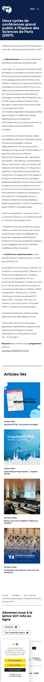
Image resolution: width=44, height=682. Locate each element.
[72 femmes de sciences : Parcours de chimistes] (22, 546)
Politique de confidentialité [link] (15, 675)
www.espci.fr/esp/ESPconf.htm (15, 351)
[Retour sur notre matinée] (22, 496)
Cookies (36, 658)
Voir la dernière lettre (15, 633)
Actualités (16, 595)
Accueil (5, 595)
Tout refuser (15, 665)
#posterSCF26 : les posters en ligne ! (21, 424)
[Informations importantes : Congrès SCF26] (22, 447)
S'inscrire (9, 627)
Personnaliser (15, 670)
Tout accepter (15, 660)
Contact (37, 660)
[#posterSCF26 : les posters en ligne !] (22, 400)
